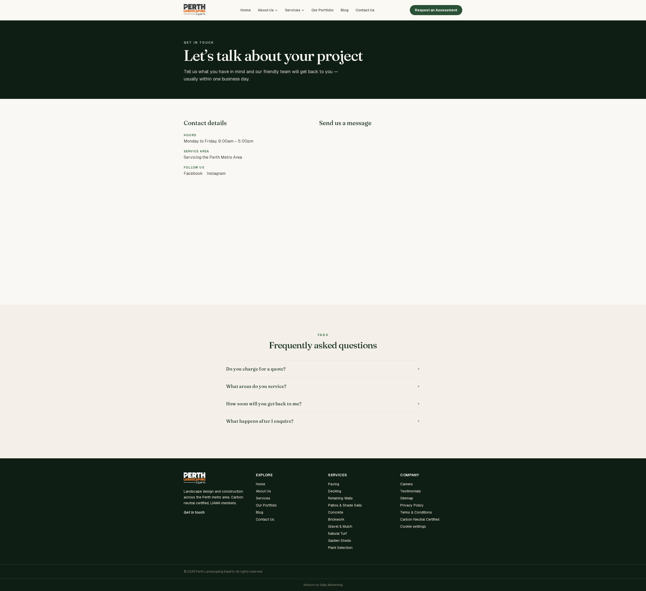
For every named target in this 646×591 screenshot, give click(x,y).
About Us (266, 10)
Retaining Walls (340, 498)
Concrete (335, 512)
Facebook (193, 173)
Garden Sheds (339, 540)
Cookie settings (413, 526)
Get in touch (194, 512)
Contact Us (365, 10)
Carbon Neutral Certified (419, 519)
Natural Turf (337, 533)
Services (292, 10)
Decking (334, 491)
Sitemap (406, 498)
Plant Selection (340, 547)
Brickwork (336, 519)
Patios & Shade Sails (345, 505)
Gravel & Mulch (340, 526)
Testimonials (410, 491)
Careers (406, 484)
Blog (344, 10)
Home (245, 10)
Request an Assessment (436, 10)
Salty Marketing (331, 585)
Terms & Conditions (416, 512)
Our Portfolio (322, 10)
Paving (333, 484)
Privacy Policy (412, 505)
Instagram (216, 173)
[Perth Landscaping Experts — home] (194, 10)
